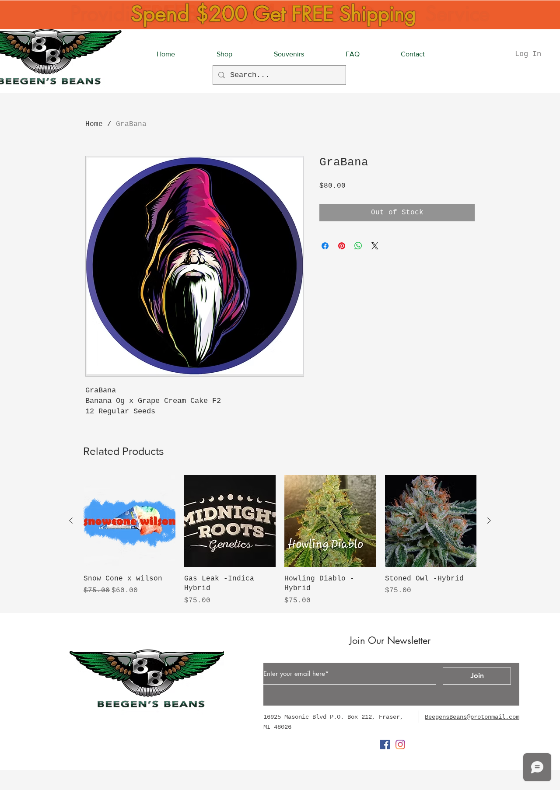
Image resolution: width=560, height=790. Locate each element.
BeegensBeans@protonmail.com (472, 716)
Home (94, 124)
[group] (280, 540)
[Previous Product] (71, 520)
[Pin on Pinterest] (341, 246)
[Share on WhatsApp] (358, 246)
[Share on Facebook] (325, 246)
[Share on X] (375, 246)
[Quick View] (129, 521)
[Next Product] (489, 520)
